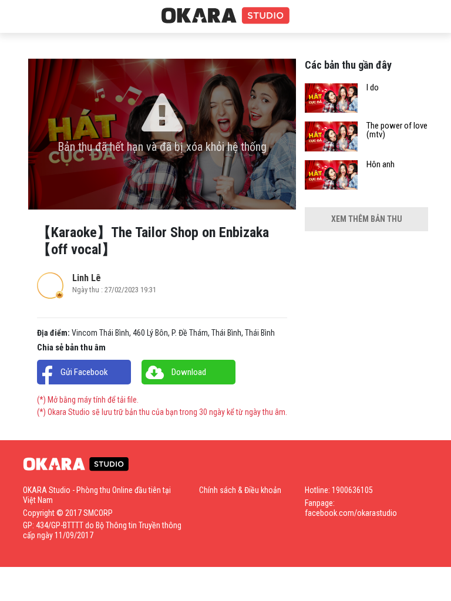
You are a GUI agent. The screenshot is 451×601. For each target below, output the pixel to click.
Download (188, 372)
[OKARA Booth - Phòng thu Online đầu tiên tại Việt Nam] (225, 16)
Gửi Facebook (84, 372)
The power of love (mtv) (397, 130)
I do (372, 87)
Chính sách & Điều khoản (240, 490)
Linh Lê (86, 277)
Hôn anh (380, 164)
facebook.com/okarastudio (351, 513)
